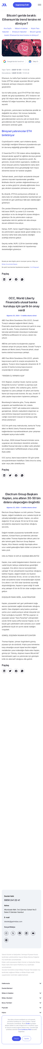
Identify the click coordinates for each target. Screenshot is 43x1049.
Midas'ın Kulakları (7, 993)
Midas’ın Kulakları (21, 28)
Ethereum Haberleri (19, 32)
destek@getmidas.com (13, 921)
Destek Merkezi (7, 988)
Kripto (4, 1012)
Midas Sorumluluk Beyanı (9, 264)
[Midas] (4, 4)
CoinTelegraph (34, 267)
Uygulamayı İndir (22, 5)
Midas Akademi (7, 998)
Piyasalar (5, 1008)
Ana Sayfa (7, 28)
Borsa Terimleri (7, 1003)
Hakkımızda (6, 983)
